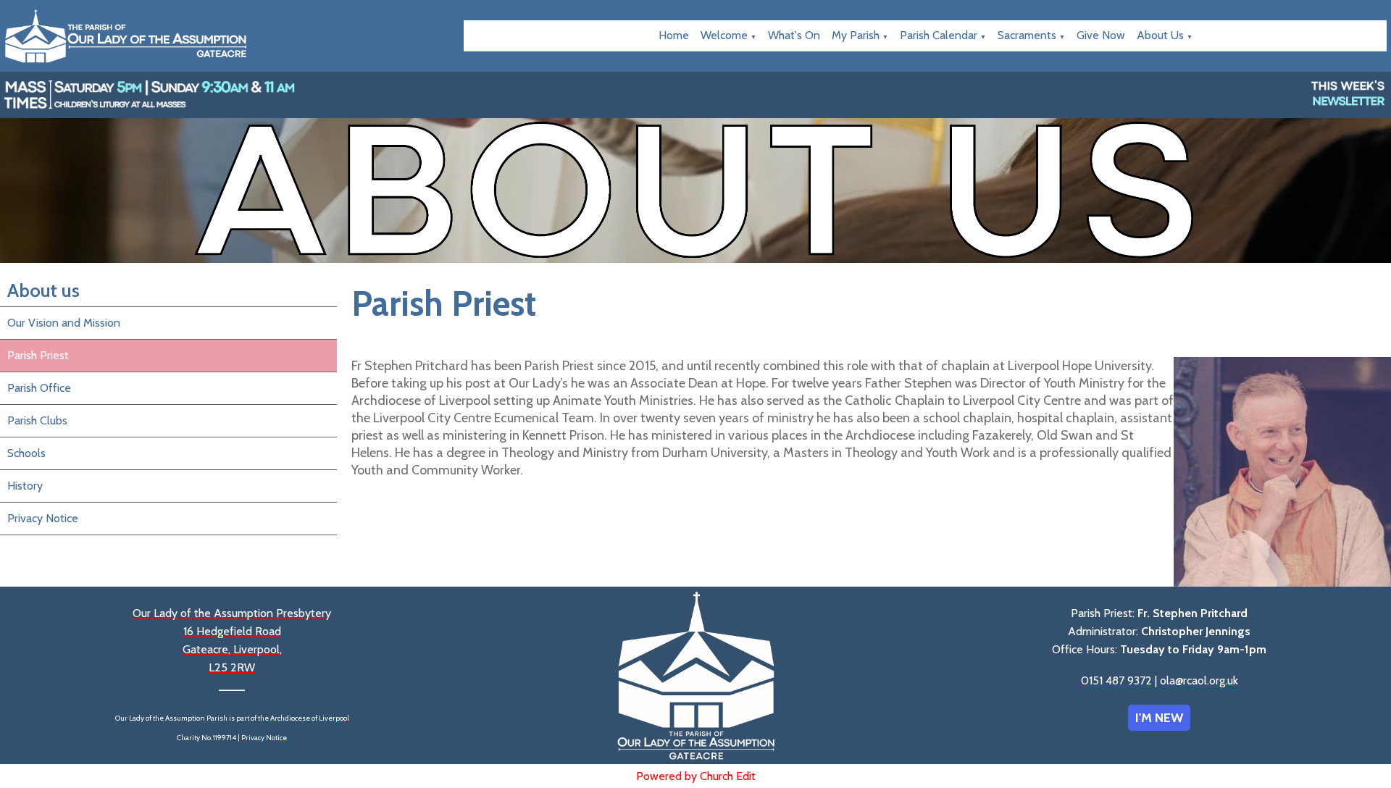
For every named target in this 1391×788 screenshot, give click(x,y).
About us (1160, 35)
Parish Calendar (938, 35)
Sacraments (1027, 35)
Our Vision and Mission (63, 323)
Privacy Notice (42, 518)
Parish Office (39, 388)
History (25, 485)
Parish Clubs (37, 420)
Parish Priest (38, 355)
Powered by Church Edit (696, 776)
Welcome (724, 35)
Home (674, 35)
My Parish (856, 35)
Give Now (1101, 35)
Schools (26, 453)
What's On (794, 35)
